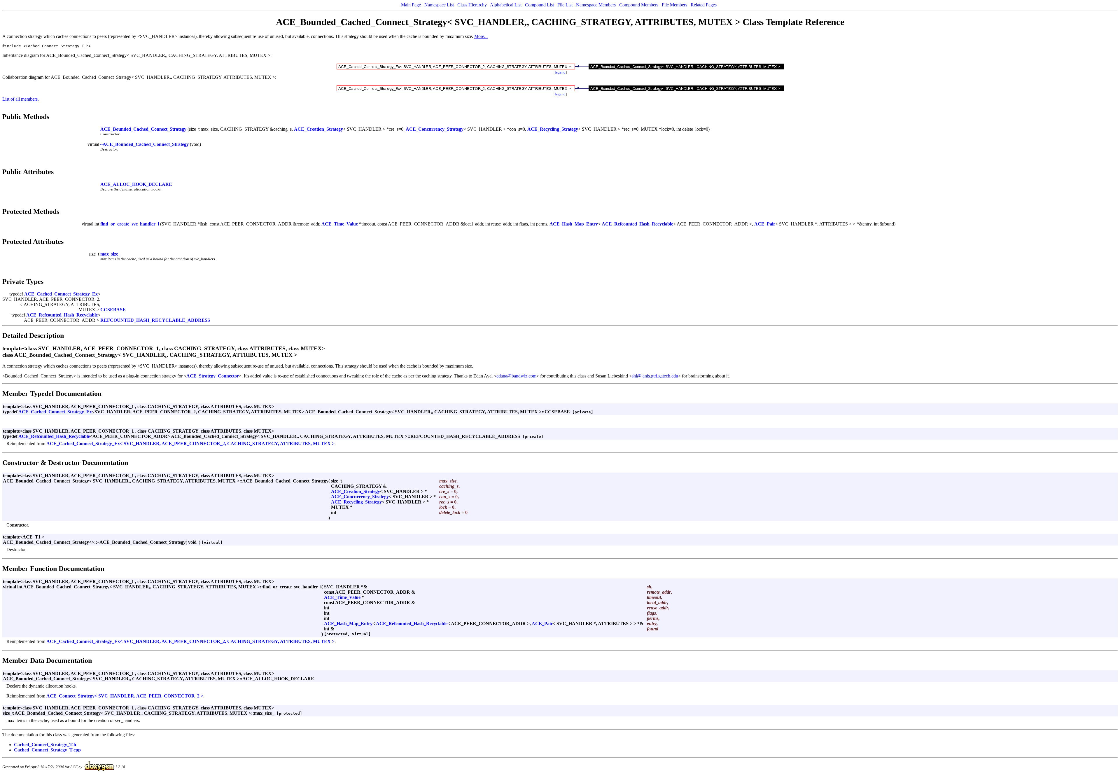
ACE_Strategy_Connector (212, 375)
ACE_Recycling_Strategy (552, 129)
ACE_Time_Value (339, 223)
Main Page (411, 4)
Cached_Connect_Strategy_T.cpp (47, 749)
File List (565, 4)
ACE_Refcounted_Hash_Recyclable (637, 223)
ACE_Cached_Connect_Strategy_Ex (61, 293)
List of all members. (20, 99)
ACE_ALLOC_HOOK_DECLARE (136, 184)
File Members (674, 4)
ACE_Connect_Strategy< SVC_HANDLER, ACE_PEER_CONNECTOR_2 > (124, 695)
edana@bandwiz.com (516, 375)
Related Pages (704, 4)
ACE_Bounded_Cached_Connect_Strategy (143, 129)
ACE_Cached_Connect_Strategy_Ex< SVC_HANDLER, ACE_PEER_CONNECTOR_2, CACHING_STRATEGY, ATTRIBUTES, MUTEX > (190, 443)
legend (560, 72)
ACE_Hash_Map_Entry (574, 223)
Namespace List (439, 4)
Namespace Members (596, 4)
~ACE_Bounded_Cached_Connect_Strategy (144, 144)
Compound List (539, 4)
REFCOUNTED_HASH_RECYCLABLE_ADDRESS (155, 320)
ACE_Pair (764, 223)
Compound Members (638, 4)
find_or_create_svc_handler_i (129, 223)
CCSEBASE (113, 309)
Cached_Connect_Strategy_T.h (45, 744)
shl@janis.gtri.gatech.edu (655, 375)
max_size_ (110, 253)
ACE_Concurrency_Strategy (434, 129)
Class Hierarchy (472, 4)
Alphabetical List (506, 4)
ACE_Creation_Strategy (318, 129)
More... (481, 36)
